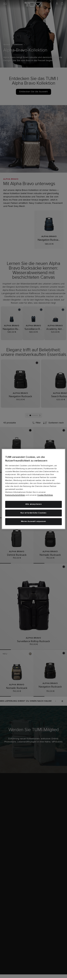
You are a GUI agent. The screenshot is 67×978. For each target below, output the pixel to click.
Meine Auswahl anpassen (33, 522)
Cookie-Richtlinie (45, 495)
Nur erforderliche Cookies (33, 513)
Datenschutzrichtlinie (15, 495)
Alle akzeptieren (33, 504)
